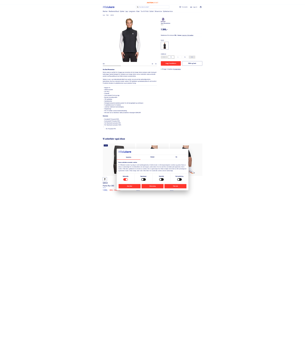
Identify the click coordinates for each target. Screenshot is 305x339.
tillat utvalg (152, 186)
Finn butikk (185, 7)
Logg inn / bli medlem (187, 35)
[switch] (143, 179)
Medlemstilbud (114, 11)
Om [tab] (176, 157)
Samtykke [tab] (128, 157)
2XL (192, 57)
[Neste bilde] (155, 64)
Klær (138, 11)
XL (185, 57)
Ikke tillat (129, 186)
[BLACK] (165, 46)
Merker (105, 11)
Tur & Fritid (144, 11)
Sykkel (122, 11)
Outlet (151, 11)
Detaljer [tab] (152, 157)
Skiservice (158, 11)
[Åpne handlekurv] (200, 7)
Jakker (112, 15)
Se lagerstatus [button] (177, 69)
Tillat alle (175, 186)
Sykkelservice (168, 11)
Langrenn (132, 11)
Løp (126, 11)
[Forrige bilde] (152, 64)
